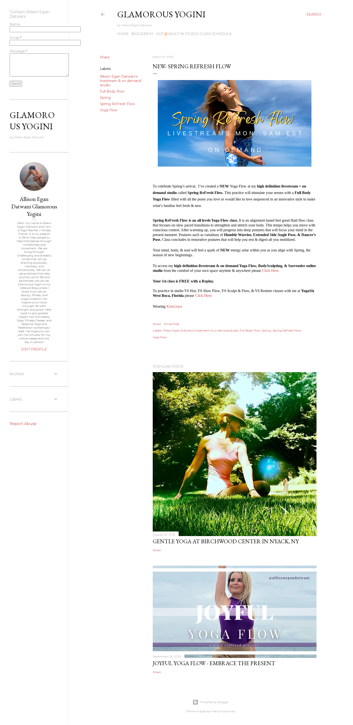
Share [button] (105, 57)
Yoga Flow (108, 110)
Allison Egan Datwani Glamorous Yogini (34, 206)
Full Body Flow (112, 91)
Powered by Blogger (214, 702)
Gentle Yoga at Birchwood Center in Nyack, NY (226, 541)
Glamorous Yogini (161, 14)
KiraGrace (174, 306)
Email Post (171, 324)
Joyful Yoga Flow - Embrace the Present (214, 663)
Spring (105, 97)
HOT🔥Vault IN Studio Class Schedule (194, 34)
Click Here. (271, 271)
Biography (142, 34)
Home (123, 34)
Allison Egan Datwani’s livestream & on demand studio (120, 80)
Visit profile (34, 349)
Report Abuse (23, 423)
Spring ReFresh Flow (117, 104)
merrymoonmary (223, 711)
